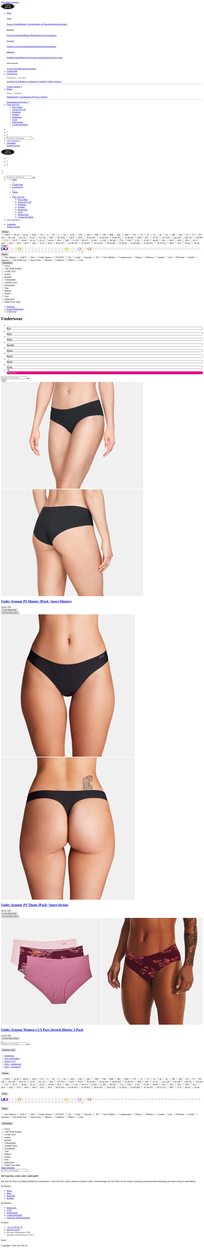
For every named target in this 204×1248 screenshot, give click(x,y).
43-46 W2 (116, 237)
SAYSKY (59, 257)
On (69, 257)
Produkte (11, 306)
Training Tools (56, 57)
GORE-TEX (10, 271)
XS (41, 235)
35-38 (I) (123, 243)
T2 (148, 235)
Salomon (5, 260)
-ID (97, 257)
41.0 (195, 240)
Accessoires (10, 41)
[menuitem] (9, 13)
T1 (141, 235)
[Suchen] (34, 138)
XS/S (80, 237)
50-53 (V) (161, 243)
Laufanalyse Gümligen (37, 81)
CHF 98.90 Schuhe (13, 268)
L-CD (75, 240)
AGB (9, 1210)
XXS (34, 235)
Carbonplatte (10, 280)
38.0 (179, 240)
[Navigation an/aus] (2, 170)
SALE (9, 69)
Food (9, 57)
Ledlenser (60, 260)
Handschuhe (40, 46)
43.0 (19, 243)
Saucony (88, 257)
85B (139, 237)
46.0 (26, 243)
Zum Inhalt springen (10, 2)
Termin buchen (14, 87)
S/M (129, 240)
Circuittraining (25, 97)
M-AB (113, 240)
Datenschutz (12, 1213)
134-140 (176, 237)
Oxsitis (191, 257)
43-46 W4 (72, 243)
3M (173, 235)
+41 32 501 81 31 (14, 1227)
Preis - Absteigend (13, 1067)
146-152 (188, 237)
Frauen (7, 293)
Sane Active (36, 260)
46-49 (155, 240)
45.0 (42, 243)
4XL (88, 235)
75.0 (121, 240)
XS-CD (22, 237)
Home (9, 1191)
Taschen (21, 46)
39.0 (187, 240)
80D (127, 235)
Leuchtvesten (31, 57)
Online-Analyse (54, 81)
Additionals (10, 52)
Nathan (138, 257)
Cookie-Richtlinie (14, 1215)
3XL (81, 235)
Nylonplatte (9, 285)
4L (160, 235)
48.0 (171, 243)
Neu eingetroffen (12, 1058)
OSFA (7, 235)
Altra (32, 257)
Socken (10, 46)
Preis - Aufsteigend (13, 1064)
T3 (193, 235)
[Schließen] (2, 1041)
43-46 (196, 243)
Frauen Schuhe (13, 24)
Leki (170, 257)
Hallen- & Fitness (41, 24)
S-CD (32, 237)
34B (67, 240)
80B (111, 235)
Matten (22, 57)
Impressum (11, 1208)
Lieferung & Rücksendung (18, 1218)
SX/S (71, 237)
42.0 (3, 243)
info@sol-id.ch (13, 1230)
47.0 (179, 243)
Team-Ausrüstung (49, 35)
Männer (7, 291)
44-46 (50, 240)
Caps (15, 46)
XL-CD (42, 237)
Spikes (64, 24)
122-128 (165, 237)
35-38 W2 (85, 243)
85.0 (59, 240)
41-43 (41, 240)
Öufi (6, 296)
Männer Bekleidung (32, 35)
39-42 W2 (90, 237)
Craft (81, 260)
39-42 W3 (60, 243)
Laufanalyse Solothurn (17, 81)
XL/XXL (61, 237)
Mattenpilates (12, 97)
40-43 (25, 235)
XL (64, 235)
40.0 (34, 243)
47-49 (146, 240)
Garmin (161, 257)
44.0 (11, 243)
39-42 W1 (98, 243)
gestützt (7, 277)
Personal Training (39, 97)
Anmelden (11, 143)
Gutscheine (17, 69)
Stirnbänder (30, 46)
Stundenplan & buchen (18, 102)
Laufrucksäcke (43, 57)
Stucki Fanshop (29, 69)
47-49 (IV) (148, 243)
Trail (6, 288)
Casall (77, 257)
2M (180, 235)
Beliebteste (9, 1056)
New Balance (10, 257)
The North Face (20, 260)
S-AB (94, 240)
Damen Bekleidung (15, 309)
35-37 (14, 240)
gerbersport (9, 299)
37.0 (6, 240)
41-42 (32, 240)
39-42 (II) (111, 243)
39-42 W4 (103, 237)
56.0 (164, 240)
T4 (187, 235)
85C (147, 237)
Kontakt (10, 1198)
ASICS (23, 257)
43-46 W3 (129, 237)
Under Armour (45, 257)
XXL (72, 235)
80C (119, 235)
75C (134, 235)
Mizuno (48, 260)
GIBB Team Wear (12, 302)
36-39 (16, 235)
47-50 (155, 237)
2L (167, 235)
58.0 (50, 243)
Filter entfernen (7, 1168)
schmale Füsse (10, 282)
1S (154, 235)
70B (96, 235)
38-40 (23, 240)
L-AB (103, 240)
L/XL (137, 240)
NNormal (180, 257)
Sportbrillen (51, 46)
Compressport (125, 257)
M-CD (85, 240)
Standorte (11, 1196)
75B (104, 235)
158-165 (199, 237)
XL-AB (11, 237)
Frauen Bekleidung (15, 35)
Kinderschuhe (55, 24)
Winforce (150, 257)
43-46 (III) (135, 243)
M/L (51, 237)
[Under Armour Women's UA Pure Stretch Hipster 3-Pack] (101, 1024)
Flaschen (15, 57)
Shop (9, 1193)
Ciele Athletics (109, 257)
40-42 (187, 243)
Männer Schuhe (27, 24)
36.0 (171, 240)
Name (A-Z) (10, 1061)
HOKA (71, 260)
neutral (7, 274)
